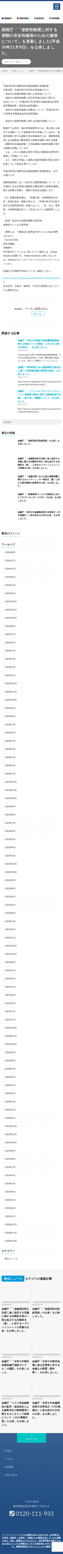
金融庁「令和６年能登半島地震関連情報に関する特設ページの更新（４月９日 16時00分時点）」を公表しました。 (39, 344)
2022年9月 (10, 880)
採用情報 (56, 18)
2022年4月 (10, 913)
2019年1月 (10, 1216)
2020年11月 (11, 1036)
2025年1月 (10, 675)
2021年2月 (10, 1011)
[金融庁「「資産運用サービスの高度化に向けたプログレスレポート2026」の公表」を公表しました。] (9, 500)
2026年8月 (10, 552)
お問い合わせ (11, 1474)
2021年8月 (10, 962)
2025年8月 (10, 626)
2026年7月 (10, 560)
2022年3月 (10, 921)
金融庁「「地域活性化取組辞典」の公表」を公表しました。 (46, 1312)
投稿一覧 (37, 313)
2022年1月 (10, 937)
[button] (56, 6)
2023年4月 (10, 847)
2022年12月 (11, 863)
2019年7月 (10, 1167)
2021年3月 (10, 1003)
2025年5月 (10, 650)
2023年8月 (10, 814)
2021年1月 (10, 1019)
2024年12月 (11, 683)
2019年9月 (10, 1150)
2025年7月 (10, 634)
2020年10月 (11, 1044)
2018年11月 (11, 1232)
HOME (8, 1450)
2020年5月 (10, 1085)
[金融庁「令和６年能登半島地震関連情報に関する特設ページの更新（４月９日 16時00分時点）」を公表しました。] (9, 346)
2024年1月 (10, 773)
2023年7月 (10, 823)
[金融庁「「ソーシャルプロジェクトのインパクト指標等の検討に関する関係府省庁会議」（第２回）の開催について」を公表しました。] (9, 396)
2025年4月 (10, 659)
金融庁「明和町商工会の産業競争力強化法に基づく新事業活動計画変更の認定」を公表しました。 (39, 370)
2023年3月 (10, 855)
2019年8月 (10, 1159)
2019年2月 (10, 1208)
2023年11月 (11, 790)
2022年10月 (11, 872)
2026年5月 (10, 568)
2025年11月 (11, 609)
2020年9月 (10, 1052)
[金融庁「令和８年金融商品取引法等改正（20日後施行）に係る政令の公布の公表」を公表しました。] (9, 518)
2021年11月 (11, 945)
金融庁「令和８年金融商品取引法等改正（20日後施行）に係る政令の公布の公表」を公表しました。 (39, 515)
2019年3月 (10, 1200)
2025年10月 (11, 618)
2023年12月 (11, 781)
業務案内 (8, 18)
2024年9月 (10, 708)
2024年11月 (11, 691)
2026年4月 (10, 577)
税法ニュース (21, 61)
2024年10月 (11, 700)
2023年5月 (10, 839)
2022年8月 (10, 888)
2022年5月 (10, 905)
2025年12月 (11, 601)
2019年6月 (10, 1175)
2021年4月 (10, 995)
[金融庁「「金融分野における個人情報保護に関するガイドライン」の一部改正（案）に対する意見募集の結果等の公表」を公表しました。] (9, 482)
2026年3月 (10, 585)
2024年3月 (10, 757)
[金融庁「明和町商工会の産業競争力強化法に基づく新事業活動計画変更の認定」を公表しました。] (9, 372)
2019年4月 (10, 1191)
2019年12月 (11, 1126)
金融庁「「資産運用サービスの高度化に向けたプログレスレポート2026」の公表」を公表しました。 (39, 497)
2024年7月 (10, 724)
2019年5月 (10, 1183)
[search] (59, 422)
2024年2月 (10, 765)
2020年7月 (10, 1068)
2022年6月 (10, 896)
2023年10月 (11, 798)
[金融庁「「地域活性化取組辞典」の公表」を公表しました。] (9, 446)
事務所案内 (24, 18)
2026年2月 (10, 593)
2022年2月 (10, 929)
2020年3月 (10, 1101)
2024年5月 (10, 741)
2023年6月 (10, 831)
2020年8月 (10, 1060)
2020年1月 (10, 1118)
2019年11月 (11, 1134)
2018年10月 (11, 1241)
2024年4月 (10, 749)
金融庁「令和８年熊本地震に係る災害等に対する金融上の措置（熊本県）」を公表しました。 (46, 1367)
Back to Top (31, 1438)
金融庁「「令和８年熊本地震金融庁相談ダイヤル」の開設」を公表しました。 (15, 1367)
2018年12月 (11, 1224)
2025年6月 (10, 642)
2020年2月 (10, 1109)
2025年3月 (10, 667)
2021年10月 (11, 954)
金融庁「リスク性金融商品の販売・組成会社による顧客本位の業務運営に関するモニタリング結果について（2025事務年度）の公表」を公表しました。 (15, 1413)
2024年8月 (10, 716)
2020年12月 (11, 1027)
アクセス (9, 1458)
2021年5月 (10, 987)
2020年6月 (10, 1077)
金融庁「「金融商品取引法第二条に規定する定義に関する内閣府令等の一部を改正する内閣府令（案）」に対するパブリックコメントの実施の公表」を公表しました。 (15, 1319)
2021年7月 (10, 970)
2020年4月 (10, 1093)
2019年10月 (11, 1142)
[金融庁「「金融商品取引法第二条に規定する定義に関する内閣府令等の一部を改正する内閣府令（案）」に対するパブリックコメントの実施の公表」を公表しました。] (9, 464)
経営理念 (40, 18)
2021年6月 (10, 978)
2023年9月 (10, 806)
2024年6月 (10, 732)
